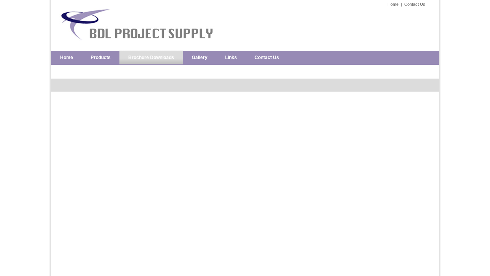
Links (231, 57)
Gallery (199, 57)
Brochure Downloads (151, 57)
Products (101, 57)
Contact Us (414, 4)
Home (393, 4)
